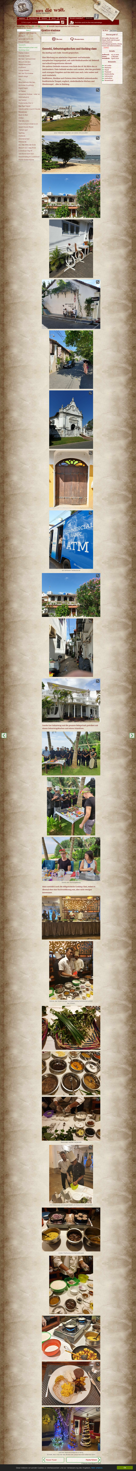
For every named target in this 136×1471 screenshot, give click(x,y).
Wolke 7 (22, 36)
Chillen (21, 118)
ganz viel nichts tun (26, 39)
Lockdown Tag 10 (25, 151)
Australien (33, 18)
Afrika (62, 18)
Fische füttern (24, 53)
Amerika (22, 18)
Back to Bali (23, 115)
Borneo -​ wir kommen (27, 59)
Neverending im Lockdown (29, 157)
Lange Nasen (24, 70)
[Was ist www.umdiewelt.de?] (96, 16)
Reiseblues (23, 112)
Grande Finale (24, 56)
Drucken (59, 39)
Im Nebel (22, 91)
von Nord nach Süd (26, 154)
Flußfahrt (22, 67)
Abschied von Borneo (27, 82)
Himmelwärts (24, 97)
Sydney (21, 133)
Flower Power (24, 42)
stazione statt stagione (27, 33)
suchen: (30, 22)
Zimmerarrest (24, 139)
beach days (23, 76)
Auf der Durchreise (26, 73)
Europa (44, 18)
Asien (54, 18)
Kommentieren (79, 39)
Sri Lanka (43, 26)
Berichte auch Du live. (88, 22)
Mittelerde (22, 142)
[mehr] (106, 48)
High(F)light (23, 88)
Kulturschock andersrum (28, 124)
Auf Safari (22, 100)
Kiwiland (22, 136)
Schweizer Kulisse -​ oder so (29, 94)
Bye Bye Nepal (24, 106)
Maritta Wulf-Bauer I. (50, 33)
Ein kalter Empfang (26, 85)
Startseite (29, 26)
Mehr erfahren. (97, 1468)
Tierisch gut (23, 130)
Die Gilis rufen (24, 121)
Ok (125, 1468)
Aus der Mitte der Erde (27, 145)
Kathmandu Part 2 (26, 103)
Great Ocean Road (26, 127)
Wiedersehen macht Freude (29, 109)
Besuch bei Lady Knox (27, 148)
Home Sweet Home (26, 160)
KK (20, 79)
